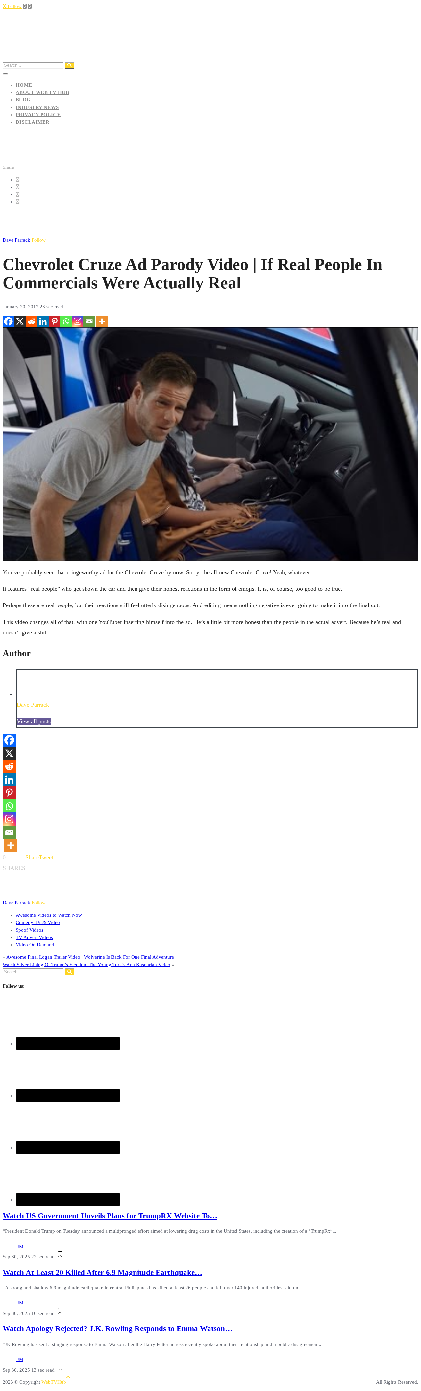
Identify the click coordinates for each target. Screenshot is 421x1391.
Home (24, 85)
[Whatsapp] (66, 321)
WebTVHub (53, 1382)
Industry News (37, 107)
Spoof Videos (29, 930)
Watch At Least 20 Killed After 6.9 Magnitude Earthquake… (102, 1272)
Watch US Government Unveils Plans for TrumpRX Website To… (110, 1216)
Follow (14, 6)
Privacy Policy (38, 114)
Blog (23, 99)
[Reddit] (31, 321)
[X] (20, 321)
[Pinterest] (54, 321)
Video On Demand (35, 944)
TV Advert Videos (34, 937)
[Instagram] (77, 321)
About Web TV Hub (42, 92)
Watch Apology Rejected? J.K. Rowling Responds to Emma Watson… (118, 1329)
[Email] (89, 321)
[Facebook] (8, 321)
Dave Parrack (24, 240)
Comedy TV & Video (38, 922)
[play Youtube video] (210, 444)
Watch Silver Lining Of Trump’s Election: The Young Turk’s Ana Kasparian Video (86, 964)
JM (20, 1246)
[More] (102, 321)
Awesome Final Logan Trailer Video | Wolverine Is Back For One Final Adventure (90, 957)
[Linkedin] (43, 321)
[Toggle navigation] (5, 74)
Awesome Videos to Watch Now (49, 915)
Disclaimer (33, 122)
